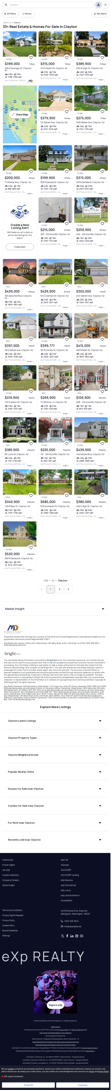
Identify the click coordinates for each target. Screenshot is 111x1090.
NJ (53, 580)
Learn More (90, 1051)
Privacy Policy (8, 920)
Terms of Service (77, 1030)
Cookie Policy (8, 925)
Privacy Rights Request (12, 915)
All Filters (11, 13)
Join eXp (6, 870)
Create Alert (20, 246)
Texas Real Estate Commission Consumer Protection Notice (55, 1045)
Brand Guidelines (10, 931)
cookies (11, 1069)
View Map (22, 114)
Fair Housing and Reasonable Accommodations (56, 1033)
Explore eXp (7, 860)
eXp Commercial (68, 885)
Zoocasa (65, 865)
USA (46, 580)
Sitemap (6, 936)
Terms (91, 1072)
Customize (82, 1085)
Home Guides (8, 885)
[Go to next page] (68, 589)
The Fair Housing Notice (89, 1048)
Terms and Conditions (12, 910)
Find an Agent (8, 865)
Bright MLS (52, 660)
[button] (55, 609)
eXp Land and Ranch (70, 895)
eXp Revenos (67, 880)
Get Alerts (102, 13)
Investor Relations (10, 875)
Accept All (28, 1085)
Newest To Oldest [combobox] (28, 13)
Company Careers (10, 880)
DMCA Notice (55, 1027)
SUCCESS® (66, 870)
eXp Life (64, 860)
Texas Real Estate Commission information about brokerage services (55, 1042)
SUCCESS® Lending (70, 875)
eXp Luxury (66, 890)
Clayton (62, 580)
